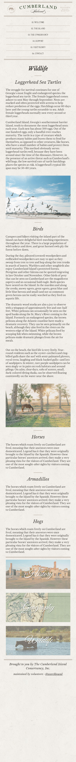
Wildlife (38, 640)
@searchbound (54, 674)
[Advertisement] (38, 722)
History (38, 574)
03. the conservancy (38, 35)
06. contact (38, 53)
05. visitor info (38, 47)
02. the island (38, 29)
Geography (38, 607)
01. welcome (38, 22)
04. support (38, 41)
